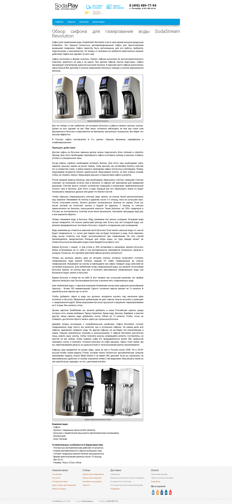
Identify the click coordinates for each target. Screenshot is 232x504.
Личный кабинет (97, 13)
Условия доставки (60, 481)
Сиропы (71, 22)
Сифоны (59, 22)
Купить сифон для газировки (64, 485)
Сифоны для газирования (93, 474)
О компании (57, 474)
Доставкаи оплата (97, 6)
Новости (86, 485)
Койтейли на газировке (92, 481)
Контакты (56, 478)
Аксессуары (99, 22)
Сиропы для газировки (92, 478)
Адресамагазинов (118, 6)
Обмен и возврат (59, 489)
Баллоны (84, 22)
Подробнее (115, 489)
